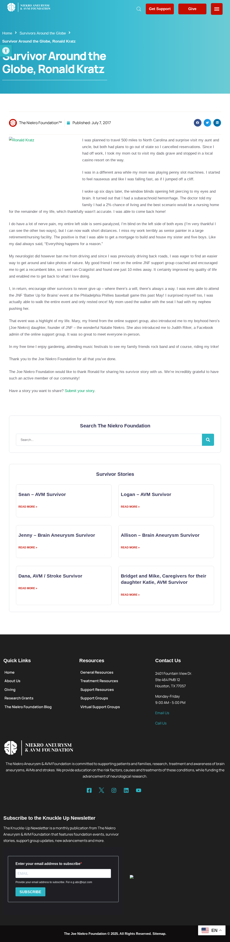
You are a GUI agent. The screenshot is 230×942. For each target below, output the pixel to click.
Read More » (27, 506)
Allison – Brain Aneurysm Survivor (160, 535)
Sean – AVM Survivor (42, 494)
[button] (6, 50)
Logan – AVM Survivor (146, 494)
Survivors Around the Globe (43, 33)
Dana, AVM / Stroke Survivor (50, 575)
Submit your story (79, 391)
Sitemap (159, 934)
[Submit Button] (208, 440)
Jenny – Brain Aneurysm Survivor (56, 535)
